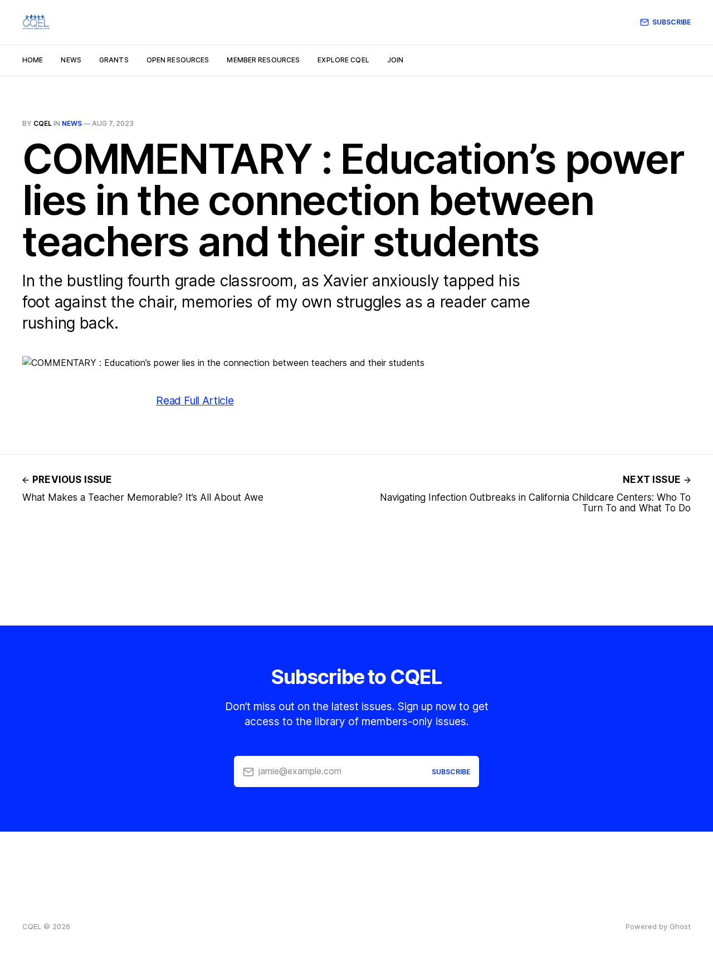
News (71, 60)
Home (32, 60)
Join (395, 60)
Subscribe (671, 22)
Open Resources (177, 60)
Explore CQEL (343, 60)
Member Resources (263, 60)
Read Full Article (195, 400)
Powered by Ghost (658, 926)
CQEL (42, 123)
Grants (114, 60)
